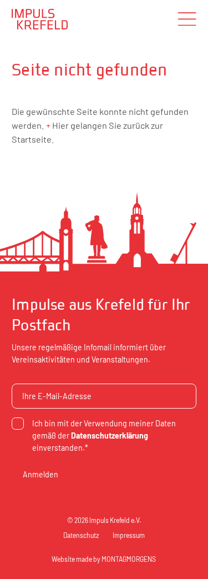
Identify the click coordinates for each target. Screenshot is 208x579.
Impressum (129, 535)
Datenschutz (81, 535)
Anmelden (40, 474)
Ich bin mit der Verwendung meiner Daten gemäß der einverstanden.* (104, 435)
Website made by (104, 559)
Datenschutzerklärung (109, 435)
